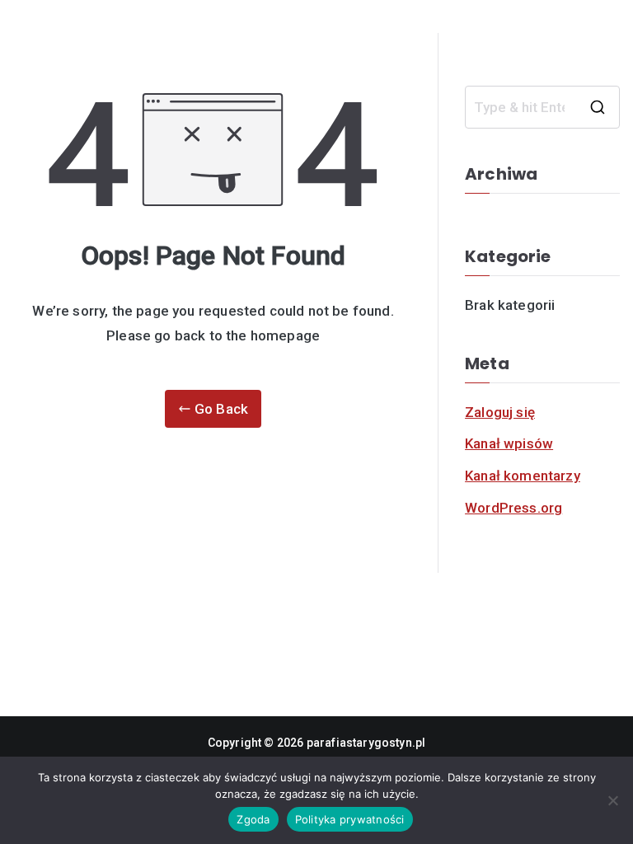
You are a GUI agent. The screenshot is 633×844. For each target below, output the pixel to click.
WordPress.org (513, 507)
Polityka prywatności (350, 819)
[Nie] (612, 800)
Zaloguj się (500, 412)
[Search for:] (542, 107)
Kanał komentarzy (522, 475)
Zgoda (253, 819)
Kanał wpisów (509, 443)
